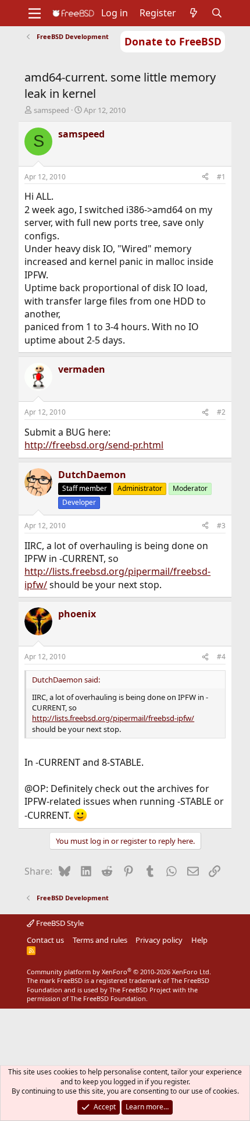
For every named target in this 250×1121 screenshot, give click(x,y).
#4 (221, 657)
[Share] (205, 177)
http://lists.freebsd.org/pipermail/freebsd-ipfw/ (113, 718)
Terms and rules (100, 940)
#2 (221, 412)
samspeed (51, 110)
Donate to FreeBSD (173, 41)
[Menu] (34, 13)
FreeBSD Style (59, 923)
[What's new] (194, 13)
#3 (221, 526)
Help (199, 940)
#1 (221, 177)
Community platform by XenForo (119, 971)
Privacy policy (159, 940)
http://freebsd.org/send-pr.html (93, 445)
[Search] (217, 13)
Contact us (45, 940)
